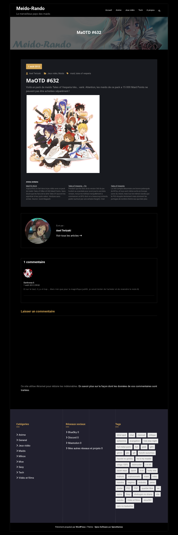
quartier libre (147, 488)
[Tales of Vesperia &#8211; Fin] (89, 192)
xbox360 (148, 500)
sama (119, 494)
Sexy (21, 467)
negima (131, 482)
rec (158, 488)
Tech (21, 472)
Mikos (22, 456)
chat (132, 435)
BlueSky (72, 432)
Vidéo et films (26, 477)
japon (133, 470)
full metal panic (124, 447)
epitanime (121, 441)
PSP (136, 488)
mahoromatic (134, 476)
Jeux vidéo (52, 73)
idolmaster (137, 464)
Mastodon (73, 443)
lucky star (152, 470)
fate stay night (150, 441)
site (157, 494)
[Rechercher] (159, 11)
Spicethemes (117, 527)
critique (152, 435)
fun (136, 447)
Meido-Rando (30, 8)
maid (72, 73)
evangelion (135, 441)
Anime (22, 434)
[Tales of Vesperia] (132, 192)
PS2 (128, 488)
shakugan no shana (143, 494)
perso (152, 482)
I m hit (148, 464)
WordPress (80, 527)
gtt (134, 453)
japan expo (122, 470)
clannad (141, 435)
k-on (142, 470)
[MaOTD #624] (47, 192)
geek (144, 447)
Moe (21, 461)
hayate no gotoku (125, 458)
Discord (72, 437)
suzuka (120, 500)
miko (154, 476)
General (23, 440)
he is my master (144, 458)
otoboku (142, 482)
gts (127, 453)
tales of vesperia (83, 73)
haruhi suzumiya (146, 453)
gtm (152, 447)
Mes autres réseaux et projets (84, 448)
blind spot (121, 435)
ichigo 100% (122, 464)
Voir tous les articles (67, 235)
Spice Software (101, 527)
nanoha (120, 482)
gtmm (119, 453)
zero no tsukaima (125, 506)
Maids (61, 73)
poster (120, 488)
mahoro (120, 476)
